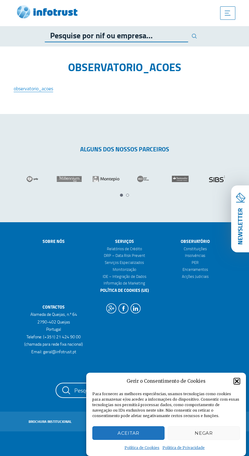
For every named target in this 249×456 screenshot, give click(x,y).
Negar (204, 433)
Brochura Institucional (50, 421)
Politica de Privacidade (183, 447)
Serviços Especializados (124, 262)
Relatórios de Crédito (124, 248)
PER (195, 262)
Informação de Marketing (124, 283)
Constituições (195, 248)
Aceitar (128, 433)
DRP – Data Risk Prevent (124, 255)
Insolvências (195, 255)
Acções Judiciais (195, 276)
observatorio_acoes (33, 88)
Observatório (195, 241)
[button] (237, 381)
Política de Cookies (141, 447)
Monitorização (124, 269)
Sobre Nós (54, 241)
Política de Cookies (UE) (124, 290)
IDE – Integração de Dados (124, 276)
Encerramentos (195, 269)
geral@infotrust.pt (59, 351)
